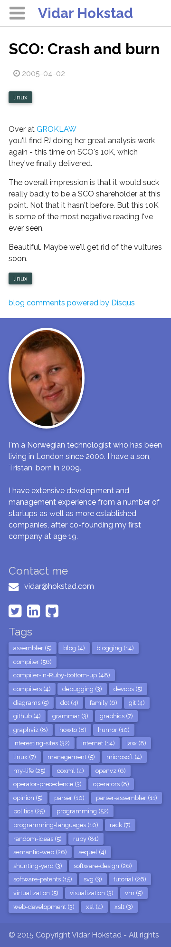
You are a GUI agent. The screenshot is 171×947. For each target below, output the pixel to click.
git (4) (137, 702)
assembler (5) (32, 648)
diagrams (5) (31, 702)
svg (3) (93, 879)
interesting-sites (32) (41, 743)
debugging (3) (82, 689)
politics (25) (29, 811)
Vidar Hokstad (85, 13)
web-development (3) (44, 906)
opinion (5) (28, 797)
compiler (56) (32, 661)
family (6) (103, 702)
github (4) (27, 716)
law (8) (136, 743)
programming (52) (83, 811)
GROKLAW (56, 129)
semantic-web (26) (40, 852)
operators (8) (111, 784)
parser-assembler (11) (126, 797)
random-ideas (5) (37, 838)
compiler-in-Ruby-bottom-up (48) (61, 675)
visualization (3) (92, 893)
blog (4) (74, 648)
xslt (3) (123, 906)
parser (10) (69, 797)
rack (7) (120, 825)
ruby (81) (86, 838)
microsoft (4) (124, 757)
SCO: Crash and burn (84, 49)
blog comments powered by (72, 302)
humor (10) (114, 729)
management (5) (71, 757)
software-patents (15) (42, 879)
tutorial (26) (130, 879)
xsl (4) (94, 906)
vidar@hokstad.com (59, 586)
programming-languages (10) (55, 825)
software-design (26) (103, 865)
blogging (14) (115, 648)
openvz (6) (110, 770)
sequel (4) (92, 852)
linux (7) (24, 757)
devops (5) (128, 689)
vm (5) (134, 893)
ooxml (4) (70, 770)
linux (20, 97)
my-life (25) (29, 770)
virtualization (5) (35, 893)
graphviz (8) (30, 729)
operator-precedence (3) (47, 784)
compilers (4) (32, 689)
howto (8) (72, 729)
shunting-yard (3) (37, 865)
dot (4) (69, 702)
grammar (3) (70, 716)
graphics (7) (116, 716)
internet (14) (98, 743)
